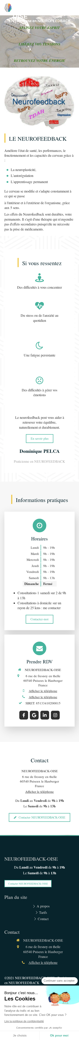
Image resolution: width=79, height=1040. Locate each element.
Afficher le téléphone (43, 691)
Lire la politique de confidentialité (24, 1021)
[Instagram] (55, 715)
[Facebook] (23, 715)
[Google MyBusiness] (34, 715)
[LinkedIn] (44, 715)
